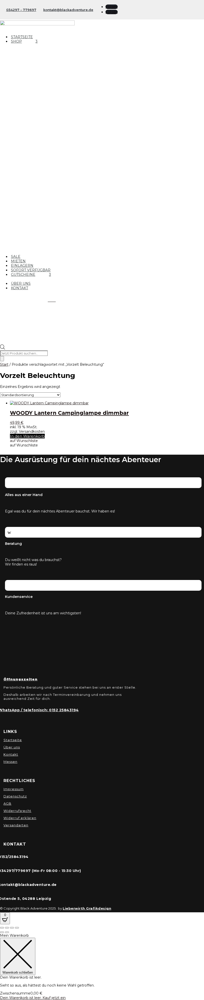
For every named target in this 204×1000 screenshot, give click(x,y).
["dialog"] (102, 966)
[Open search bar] (2, 348)
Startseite (22, 37)
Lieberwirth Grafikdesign (87, 908)
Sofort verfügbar (31, 270)
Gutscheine (23, 274)
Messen (10, 762)
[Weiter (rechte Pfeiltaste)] (7, 932)
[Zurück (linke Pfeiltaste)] (2, 932)
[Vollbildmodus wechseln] (7, 928)
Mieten (18, 261)
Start (4, 364)
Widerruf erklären (19, 818)
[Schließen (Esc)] (17, 928)
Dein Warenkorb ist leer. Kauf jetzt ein (33, 998)
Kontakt (19, 288)
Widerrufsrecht (17, 811)
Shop (16, 41)
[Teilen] (12, 928)
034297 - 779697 (21, 10)
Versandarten (15, 825)
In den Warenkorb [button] (27, 436)
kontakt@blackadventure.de (68, 10)
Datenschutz (15, 796)
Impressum (13, 789)
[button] (24, 440)
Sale (15, 256)
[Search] (2, 358)
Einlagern (22, 265)
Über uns (21, 283)
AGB (7, 803)
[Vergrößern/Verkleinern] (2, 928)
